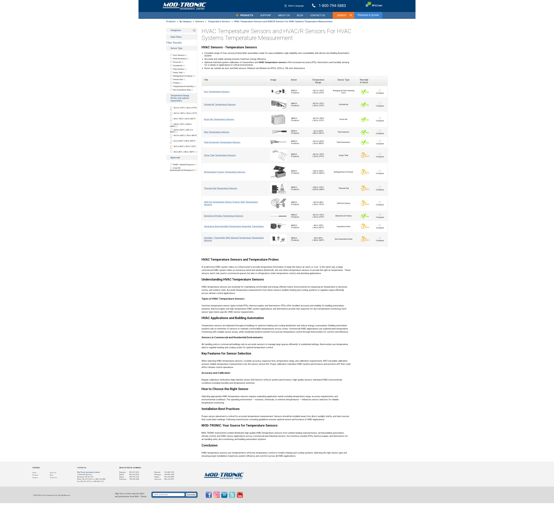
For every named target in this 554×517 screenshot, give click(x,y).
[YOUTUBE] (240, 497)
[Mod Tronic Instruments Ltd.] (184, 6)
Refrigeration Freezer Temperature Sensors (224, 172)
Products (246, 15)
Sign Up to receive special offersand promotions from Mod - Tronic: (131, 495)
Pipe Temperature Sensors (216, 132)
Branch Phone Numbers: (130, 468)
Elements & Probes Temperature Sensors (223, 216)
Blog (300, 15)
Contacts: (81, 468)
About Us (284, 15)
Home (34, 472)
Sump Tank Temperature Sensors (220, 155)
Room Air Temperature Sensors (219, 119)
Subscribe (191, 494)
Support (265, 15)
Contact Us (317, 15)
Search (341, 15)
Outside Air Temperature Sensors (220, 104)
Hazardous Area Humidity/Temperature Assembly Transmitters (234, 226)
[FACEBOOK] (209, 497)
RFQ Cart (375, 5)
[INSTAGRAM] (216, 497)
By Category (185, 21)
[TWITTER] (232, 497)
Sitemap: (36, 468)
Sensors (199, 21)
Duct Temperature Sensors (217, 91)
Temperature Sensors (219, 21)
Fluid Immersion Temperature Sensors (222, 142)
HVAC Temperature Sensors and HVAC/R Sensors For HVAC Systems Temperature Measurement (283, 21)
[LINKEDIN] (224, 497)
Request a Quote (368, 14)
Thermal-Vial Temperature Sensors (220, 188)
